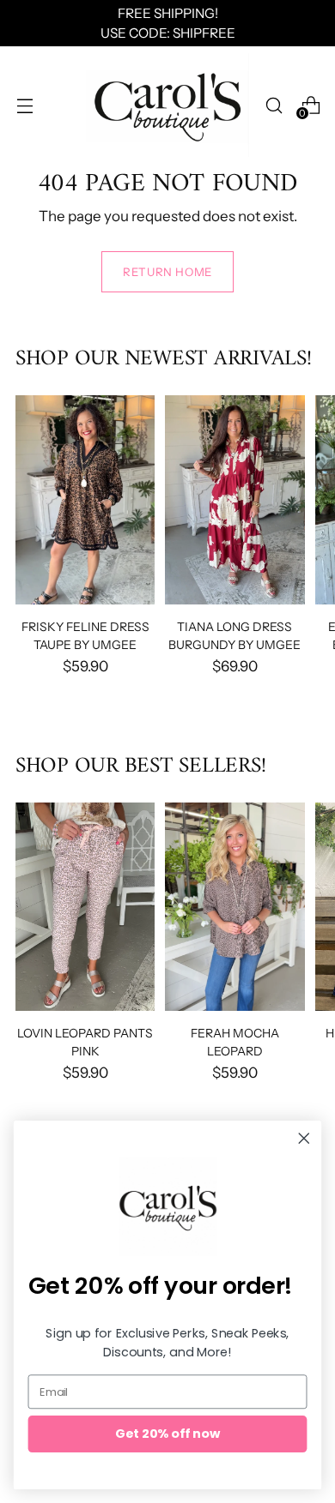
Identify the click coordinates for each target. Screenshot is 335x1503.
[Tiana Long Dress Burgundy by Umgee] (234, 499)
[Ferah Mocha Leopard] (234, 907)
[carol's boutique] (167, 105)
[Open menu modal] (24, 105)
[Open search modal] (273, 105)
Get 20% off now (168, 1433)
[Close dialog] (304, 1139)
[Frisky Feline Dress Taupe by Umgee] (85, 499)
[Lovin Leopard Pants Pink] (85, 907)
